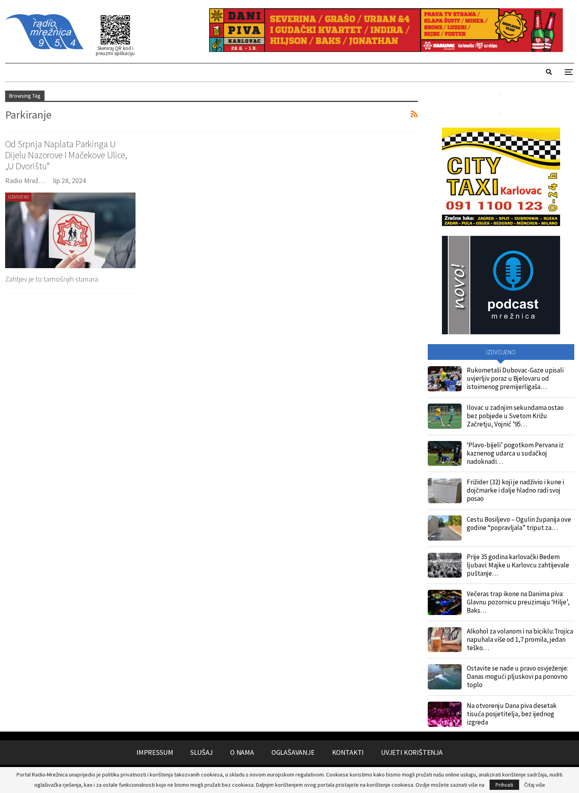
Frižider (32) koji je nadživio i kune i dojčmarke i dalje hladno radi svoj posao (515, 490)
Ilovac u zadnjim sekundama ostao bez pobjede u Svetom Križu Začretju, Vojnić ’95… (515, 415)
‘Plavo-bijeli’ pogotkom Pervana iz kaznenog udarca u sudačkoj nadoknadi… (515, 453)
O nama (242, 752)
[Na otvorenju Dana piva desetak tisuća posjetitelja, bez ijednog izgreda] (445, 714)
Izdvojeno (18, 197)
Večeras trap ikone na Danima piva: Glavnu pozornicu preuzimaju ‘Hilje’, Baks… (518, 602)
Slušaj (201, 752)
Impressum (154, 752)
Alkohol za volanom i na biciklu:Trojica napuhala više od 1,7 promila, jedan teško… (520, 639)
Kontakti (348, 752)
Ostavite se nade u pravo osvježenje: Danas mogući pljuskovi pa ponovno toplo (517, 676)
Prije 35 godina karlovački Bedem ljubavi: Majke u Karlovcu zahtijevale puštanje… (518, 565)
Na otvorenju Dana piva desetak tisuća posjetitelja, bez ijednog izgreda (512, 713)
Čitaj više (534, 784)
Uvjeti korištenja (412, 752)
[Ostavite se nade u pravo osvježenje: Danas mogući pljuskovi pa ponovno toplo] (445, 676)
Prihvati (504, 784)
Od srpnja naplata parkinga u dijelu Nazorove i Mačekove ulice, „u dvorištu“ (66, 155)
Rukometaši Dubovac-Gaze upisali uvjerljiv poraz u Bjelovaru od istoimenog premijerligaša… (515, 378)
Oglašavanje (293, 752)
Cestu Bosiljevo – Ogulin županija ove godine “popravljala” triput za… (519, 523)
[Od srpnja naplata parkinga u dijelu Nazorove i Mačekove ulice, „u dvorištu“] (70, 230)
